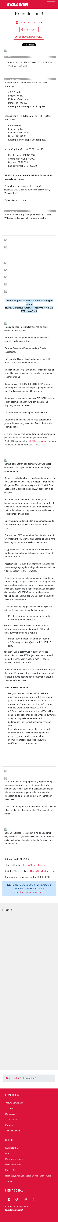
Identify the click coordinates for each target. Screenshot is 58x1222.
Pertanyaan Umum (14, 1159)
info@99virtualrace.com (40, 440)
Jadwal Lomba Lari (14, 1102)
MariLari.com (15, 1210)
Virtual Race (11, 1119)
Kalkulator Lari (12, 1147)
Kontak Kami (11, 1170)
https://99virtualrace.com (35, 865)
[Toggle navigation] (51, 4)
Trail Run (9, 1108)
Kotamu (9, 1125)
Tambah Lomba (12, 1130)
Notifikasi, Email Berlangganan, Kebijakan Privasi (28, 1175)
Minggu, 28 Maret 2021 (29, 22)
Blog (7, 1153)
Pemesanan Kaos (13, 1164)
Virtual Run (29, 29)
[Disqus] (29, 950)
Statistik (9, 1181)
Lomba (15, 1078)
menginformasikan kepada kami (29, 891)
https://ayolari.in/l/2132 (30, 36)
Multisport (10, 1114)
